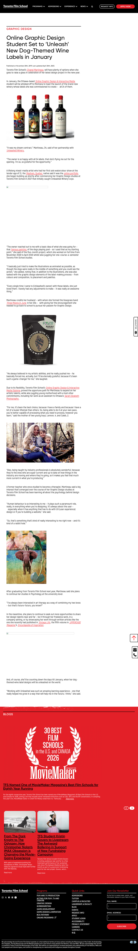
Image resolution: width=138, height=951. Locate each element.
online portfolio (71, 173)
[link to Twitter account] (6, 897)
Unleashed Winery (15, 150)
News (83, 6)
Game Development (46, 909)
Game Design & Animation (49, 912)
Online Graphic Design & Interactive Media (55, 81)
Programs (37, 6)
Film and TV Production (48, 895)
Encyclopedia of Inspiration (30, 625)
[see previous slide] (126, 808)
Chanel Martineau (35, 69)
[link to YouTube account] (16, 897)
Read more (70, 798)
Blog (74, 907)
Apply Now (125, 6)
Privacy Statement (81, 924)
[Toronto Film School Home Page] (15, 6)
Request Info (107, 6)
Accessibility (78, 921)
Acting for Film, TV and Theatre (48, 899)
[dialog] (136, 326)
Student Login (78, 918)
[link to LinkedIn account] (12, 897)
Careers (76, 927)
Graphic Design (44, 903)
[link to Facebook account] (9, 897)
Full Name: (112, 901)
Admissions (53, 6)
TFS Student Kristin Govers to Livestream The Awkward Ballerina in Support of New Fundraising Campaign (52, 845)
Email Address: (114, 913)
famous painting (19, 249)
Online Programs (45, 917)
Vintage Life (44, 622)
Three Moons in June (16, 302)
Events (75, 910)
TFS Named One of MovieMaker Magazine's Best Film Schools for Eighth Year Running (50, 786)
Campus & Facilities (81, 901)
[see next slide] (132, 808)
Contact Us (77, 930)
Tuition (75, 898)
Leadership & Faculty (82, 904)
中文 (73, 933)
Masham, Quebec (34, 173)
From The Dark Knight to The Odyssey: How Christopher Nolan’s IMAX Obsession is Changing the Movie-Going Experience (20, 847)
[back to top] (134, 638)
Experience (69, 6)
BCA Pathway (43, 915)
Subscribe (121, 926)
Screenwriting (44, 906)
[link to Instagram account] (3, 897)
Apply (74, 915)
